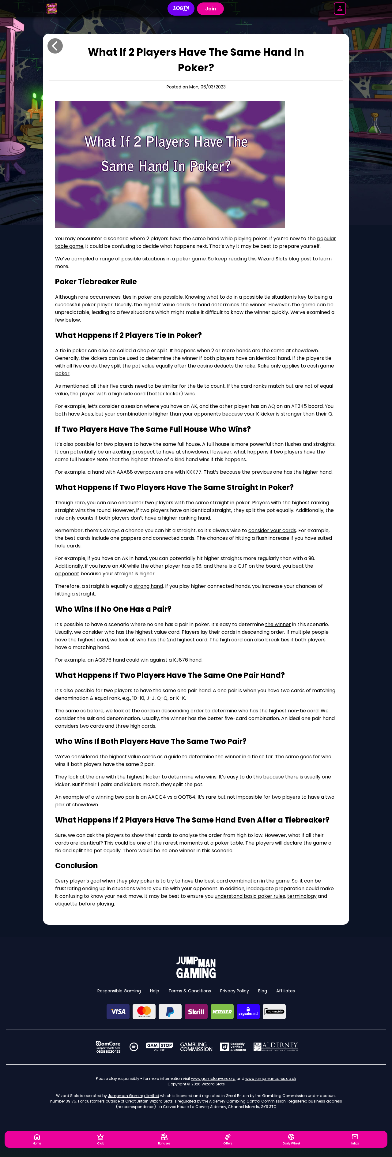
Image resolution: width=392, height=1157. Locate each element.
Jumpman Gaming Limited (133, 1095)
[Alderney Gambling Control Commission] (276, 1047)
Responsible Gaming (119, 991)
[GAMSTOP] (159, 1047)
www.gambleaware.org (213, 1078)
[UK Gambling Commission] (196, 1047)
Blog (262, 991)
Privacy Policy (234, 991)
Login (181, 8)
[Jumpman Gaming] (196, 976)
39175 (71, 1101)
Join (210, 8)
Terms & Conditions (189, 991)
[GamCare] (108, 1046)
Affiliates (285, 991)
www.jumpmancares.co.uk (270, 1078)
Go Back (55, 46)
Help (154, 991)
